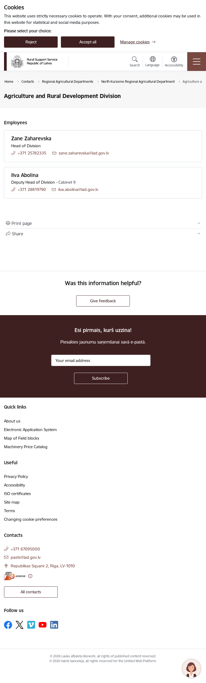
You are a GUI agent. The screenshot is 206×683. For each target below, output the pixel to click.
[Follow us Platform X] (20, 625)
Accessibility (14, 485)
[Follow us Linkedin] (54, 625)
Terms (9, 510)
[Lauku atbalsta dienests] (34, 61)
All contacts (31, 591)
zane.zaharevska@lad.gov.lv (84, 153)
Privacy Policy (16, 476)
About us (12, 421)
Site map (12, 502)
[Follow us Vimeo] (31, 625)
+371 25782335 (32, 153)
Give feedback (103, 300)
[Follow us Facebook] (8, 625)
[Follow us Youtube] (43, 624)
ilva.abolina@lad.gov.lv (78, 189)
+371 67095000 (25, 549)
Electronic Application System (30, 429)
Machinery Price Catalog (25, 446)
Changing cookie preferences (30, 519)
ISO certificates (17, 493)
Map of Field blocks (21, 438)
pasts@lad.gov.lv (26, 557)
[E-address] (14, 576)
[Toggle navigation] (196, 61)
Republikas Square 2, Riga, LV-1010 (43, 565)
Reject (30, 41)
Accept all (87, 41)
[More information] (30, 576)
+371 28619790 (32, 189)
